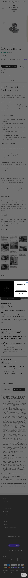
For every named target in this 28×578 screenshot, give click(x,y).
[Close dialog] (27, 282)
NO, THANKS (21, 293)
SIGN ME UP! (21, 291)
